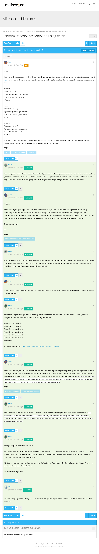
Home (5, 31)
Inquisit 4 (29, 31)
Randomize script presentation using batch (51, 31)
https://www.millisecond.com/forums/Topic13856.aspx (41, 346)
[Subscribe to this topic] (95, 36)
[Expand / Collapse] (94, 522)
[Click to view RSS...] (43, 50)
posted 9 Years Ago (15, 490)
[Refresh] (93, 528)
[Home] (15, 5)
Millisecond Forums (16, 31)
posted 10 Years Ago (15, 65)
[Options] (93, 62)
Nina (9, 487)
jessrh (10, 62)
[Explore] (94, 3)
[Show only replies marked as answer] (91, 36)
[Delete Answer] (21, 189)
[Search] (89, 3)
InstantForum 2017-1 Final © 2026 (53, 544)
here (5, 80)
